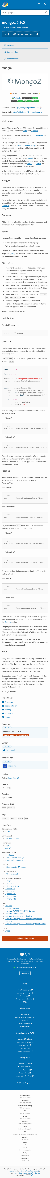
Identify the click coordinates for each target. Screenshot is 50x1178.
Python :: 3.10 (10, 893)
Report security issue (25, 1067)
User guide (24, 996)
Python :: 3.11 (10, 896)
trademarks (12, 1171)
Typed (7, 930)
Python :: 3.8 (10, 888)
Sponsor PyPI (25, 1048)
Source (7, 717)
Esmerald (20, 145)
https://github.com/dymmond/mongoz (27, 112)
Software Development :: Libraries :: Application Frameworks (23, 920)
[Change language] (45, 4)
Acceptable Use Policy (24, 1076)
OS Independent (11, 874)
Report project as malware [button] (25, 938)
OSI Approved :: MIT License (15, 867)
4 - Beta (8, 831)
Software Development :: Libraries (18, 916)
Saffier (27, 145)
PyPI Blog (24, 1014)
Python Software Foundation (29, 1171)
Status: (25, 968)
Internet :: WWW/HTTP (14, 908)
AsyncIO (8, 848)
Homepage (9, 713)
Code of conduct (24, 1070)
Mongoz (34, 145)
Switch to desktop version (25, 1083)
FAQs (25, 1002)
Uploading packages (24, 993)
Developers (9, 855)
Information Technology (14, 857)
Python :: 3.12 (10, 899)
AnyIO (7, 845)
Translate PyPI (24, 1045)
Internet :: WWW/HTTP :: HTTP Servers (20, 911)
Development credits (24, 1051)
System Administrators (14, 860)
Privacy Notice (24, 1073)
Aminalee (39, 135)
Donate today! (25, 973)
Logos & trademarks (25, 1023)
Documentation (11, 706)
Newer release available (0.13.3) (16, 735)
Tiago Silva (12, 778)
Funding (8, 709)
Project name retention (24, 999)
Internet (8, 905)
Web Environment (12, 838)
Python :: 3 (9, 883)
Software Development (14, 913)
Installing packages (24, 990)
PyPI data (6, 728)
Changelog (9, 702)
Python (8, 881)
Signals (30, 158)
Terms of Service (24, 1064)
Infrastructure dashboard (24, 1017)
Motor (25, 130)
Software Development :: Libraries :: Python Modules (25, 923)
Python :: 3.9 (10, 891)
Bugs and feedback (25, 1039)
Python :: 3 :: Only (12, 886)
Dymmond (10, 750)
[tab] (25, 45)
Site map (37, 1173)
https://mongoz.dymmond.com (27, 107)
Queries (8, 622)
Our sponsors (25, 1026)
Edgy (13, 253)
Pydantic (34, 130)
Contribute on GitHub (24, 1042)
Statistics (25, 1020)
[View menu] (39, 4)
